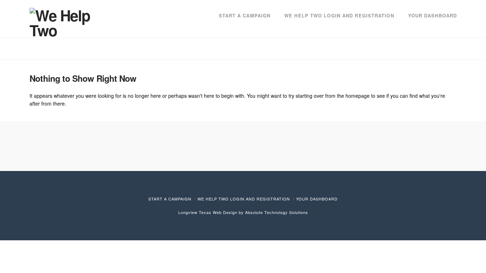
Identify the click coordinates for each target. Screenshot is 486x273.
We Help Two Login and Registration (243, 199)
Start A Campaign (169, 199)
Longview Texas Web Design (207, 212)
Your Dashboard (317, 199)
